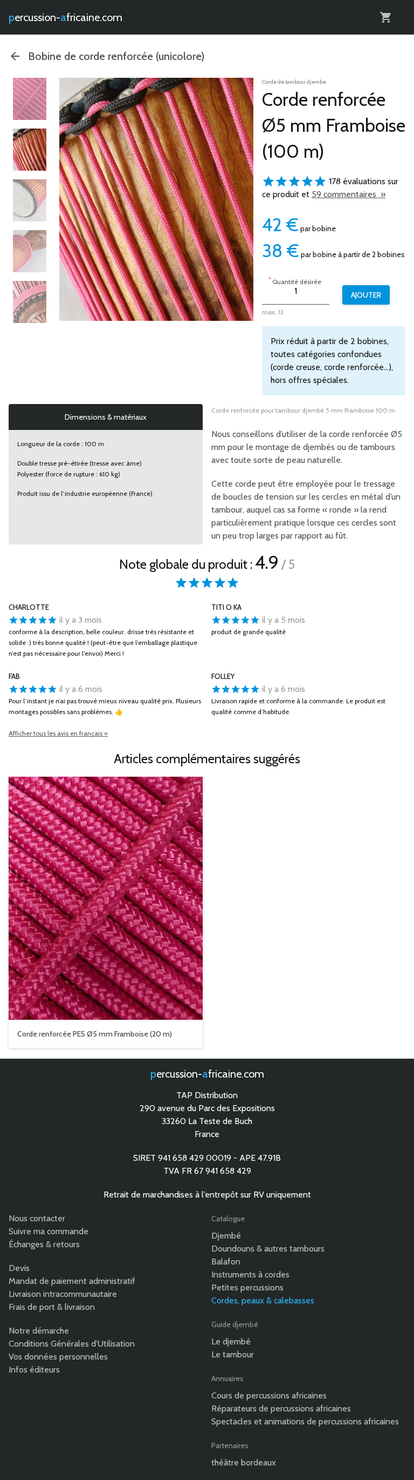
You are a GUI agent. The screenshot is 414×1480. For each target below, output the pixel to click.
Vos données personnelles (58, 1356)
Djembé (226, 1235)
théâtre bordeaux (243, 1462)
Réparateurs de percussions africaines (281, 1408)
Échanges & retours (44, 1244)
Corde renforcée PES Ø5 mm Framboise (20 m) (94, 1034)
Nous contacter (37, 1218)
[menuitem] (30, 99)
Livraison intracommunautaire (63, 1294)
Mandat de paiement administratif (72, 1281)
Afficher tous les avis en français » (58, 733)
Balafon (225, 1261)
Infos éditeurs (34, 1369)
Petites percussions (247, 1287)
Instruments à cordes (250, 1274)
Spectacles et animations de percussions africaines (305, 1421)
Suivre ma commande (48, 1231)
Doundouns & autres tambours (268, 1248)
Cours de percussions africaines (269, 1395)
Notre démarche (39, 1331)
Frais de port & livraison (52, 1307)
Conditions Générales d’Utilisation (72, 1343)
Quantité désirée (294, 280)
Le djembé (231, 1341)
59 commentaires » (348, 194)
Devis (19, 1268)
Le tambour (232, 1354)
